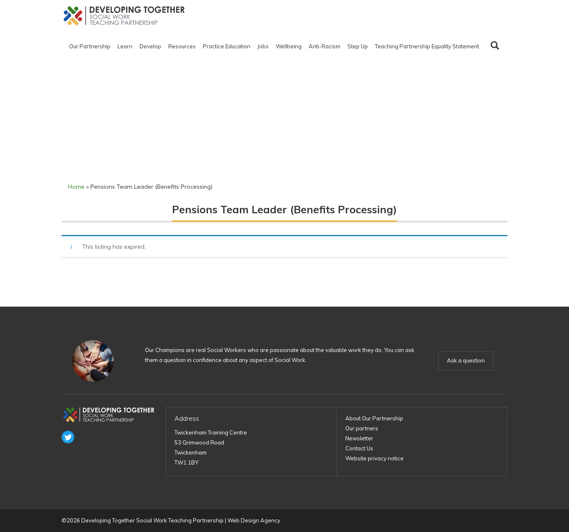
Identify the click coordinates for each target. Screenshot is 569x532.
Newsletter (359, 438)
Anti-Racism (324, 46)
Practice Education (226, 46)
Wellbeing (289, 46)
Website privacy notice (374, 458)
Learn (124, 46)
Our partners (361, 428)
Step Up (357, 46)
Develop (150, 46)
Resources (182, 46)
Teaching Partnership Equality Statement (427, 46)
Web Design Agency (253, 520)
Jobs (263, 46)
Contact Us (359, 448)
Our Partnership (89, 46)
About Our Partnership (374, 418)
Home (76, 186)
